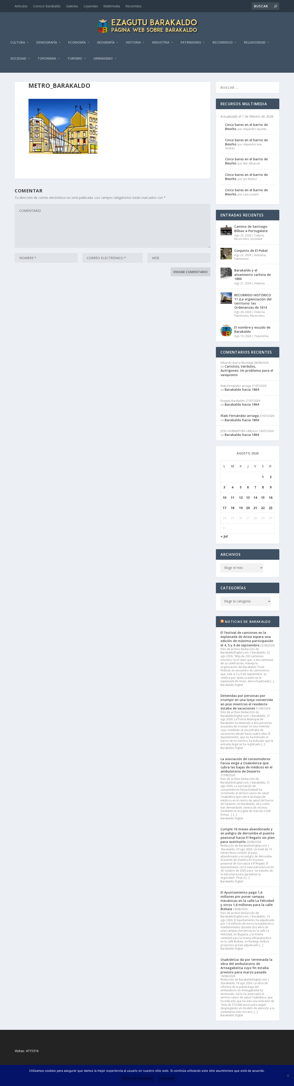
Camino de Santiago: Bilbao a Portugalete (251, 228)
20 (248, 508)
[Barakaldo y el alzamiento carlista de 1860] (226, 273)
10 (224, 497)
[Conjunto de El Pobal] (226, 253)
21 (255, 508)
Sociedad (18, 59)
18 (232, 508)
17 (224, 508)
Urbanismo (103, 59)
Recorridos (133, 6)
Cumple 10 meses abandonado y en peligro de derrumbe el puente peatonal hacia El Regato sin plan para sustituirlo (247, 835)
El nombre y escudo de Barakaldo (252, 329)
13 (248, 497)
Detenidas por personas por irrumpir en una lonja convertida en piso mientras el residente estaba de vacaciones (246, 701)
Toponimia (46, 59)
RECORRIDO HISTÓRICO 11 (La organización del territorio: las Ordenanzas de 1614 (252, 301)
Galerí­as (72, 6)
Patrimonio (191, 42)
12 (241, 497)
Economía (77, 42)
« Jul (224, 536)
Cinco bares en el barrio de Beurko (246, 126)
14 (255, 497)
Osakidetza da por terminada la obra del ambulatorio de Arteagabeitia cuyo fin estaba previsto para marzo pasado (246, 965)
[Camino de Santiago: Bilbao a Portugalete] (226, 229)
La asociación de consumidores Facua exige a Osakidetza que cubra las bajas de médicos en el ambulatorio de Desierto (246, 765)
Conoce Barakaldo (47, 6)
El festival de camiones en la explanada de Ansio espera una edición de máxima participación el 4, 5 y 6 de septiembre (246, 638)
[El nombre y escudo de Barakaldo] (226, 330)
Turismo (74, 59)
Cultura (17, 42)
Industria (160, 42)
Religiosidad (255, 42)
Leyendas (91, 6)
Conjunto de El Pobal (251, 250)
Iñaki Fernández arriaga (239, 415)
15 (263, 497)
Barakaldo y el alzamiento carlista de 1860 (252, 274)
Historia (133, 42)
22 (263, 508)
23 (270, 508)
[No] (288, 1075)
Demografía (46, 42)
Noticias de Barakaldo (248, 621)
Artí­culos (21, 6)
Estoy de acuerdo (137, 1078)
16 (270, 497)
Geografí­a (106, 42)
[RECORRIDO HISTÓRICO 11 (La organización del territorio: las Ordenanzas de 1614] (226, 298)
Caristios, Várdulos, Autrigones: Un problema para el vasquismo (246, 370)
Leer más (167, 1078)
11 (232, 497)
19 (241, 508)
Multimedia (111, 6)
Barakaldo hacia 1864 (242, 389)
